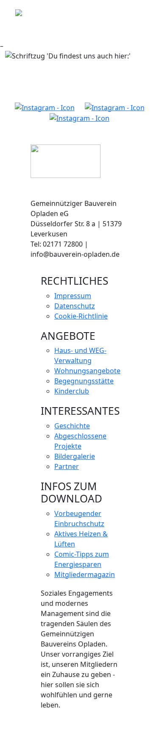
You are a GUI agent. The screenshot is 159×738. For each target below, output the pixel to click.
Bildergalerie (74, 456)
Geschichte (72, 425)
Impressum (72, 295)
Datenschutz (74, 306)
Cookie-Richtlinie (81, 316)
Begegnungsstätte (84, 381)
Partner (66, 466)
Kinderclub (71, 391)
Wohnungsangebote (87, 370)
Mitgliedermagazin (84, 574)
